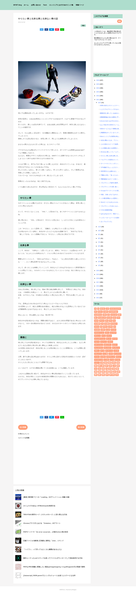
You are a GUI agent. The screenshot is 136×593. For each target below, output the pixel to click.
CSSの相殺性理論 (106, 210)
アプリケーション (99, 332)
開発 (103, 374)
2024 (98, 88)
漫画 (117, 368)
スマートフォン (99, 344)
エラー (107, 332)
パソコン (97, 356)
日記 (83, 25)
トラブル (116, 350)
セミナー (115, 344)
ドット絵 (105, 353)
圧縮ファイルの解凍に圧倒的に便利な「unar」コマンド (43, 541)
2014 (98, 294)
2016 (98, 286)
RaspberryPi (101, 317)
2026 (98, 80)
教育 (118, 365)
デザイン (97, 350)
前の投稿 (81, 427)
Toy (114, 320)
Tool (110, 320)
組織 (107, 371)
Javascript (114, 314)
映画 (103, 368)
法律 (113, 368)
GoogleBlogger (113, 311)
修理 (105, 362)
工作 (114, 365)
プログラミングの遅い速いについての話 (110, 187)
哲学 (107, 365)
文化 (96, 368)
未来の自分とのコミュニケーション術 (110, 105)
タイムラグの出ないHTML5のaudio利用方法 (39, 506)
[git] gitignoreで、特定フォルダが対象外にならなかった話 (110, 214)
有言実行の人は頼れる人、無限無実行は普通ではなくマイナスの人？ (110, 171)
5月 (99, 250)
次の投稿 (23, 427)
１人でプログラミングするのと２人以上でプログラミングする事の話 (110, 109)
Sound (96, 320)
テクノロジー (107, 347)
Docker (100, 311)
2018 (98, 278)
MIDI (119, 314)
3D (95, 308)
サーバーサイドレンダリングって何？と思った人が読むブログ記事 (110, 163)
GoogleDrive (98, 314)
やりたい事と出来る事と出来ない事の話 (110, 156)
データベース (109, 350)
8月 (99, 238)
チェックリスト (99, 347)
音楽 (117, 374)
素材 (103, 371)
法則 (110, 368)
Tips (107, 320)
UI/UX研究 (97, 323)
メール (112, 359)
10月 (99, 230)
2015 (98, 290)
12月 (99, 102)
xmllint (103, 329)
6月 (99, 246)
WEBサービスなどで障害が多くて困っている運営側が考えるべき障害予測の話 (110, 128)
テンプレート (116, 347)
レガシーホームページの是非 (110, 217)
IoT (108, 314)
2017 (98, 282)
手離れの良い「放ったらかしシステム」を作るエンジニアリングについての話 (110, 175)
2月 (99, 261)
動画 (96, 365)
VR (102, 323)
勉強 (118, 362)
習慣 (111, 371)
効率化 (113, 362)
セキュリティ (107, 344)
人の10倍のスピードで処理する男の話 (110, 144)
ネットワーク (117, 353)
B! (51, 29)
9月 (99, 234)
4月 (99, 254)
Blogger (74, 589)
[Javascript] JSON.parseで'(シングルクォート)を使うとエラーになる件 (49, 575)
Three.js (102, 320)
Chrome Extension (115, 308)
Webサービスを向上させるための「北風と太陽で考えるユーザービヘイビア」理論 (110, 202)
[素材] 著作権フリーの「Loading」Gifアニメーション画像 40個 (46, 497)
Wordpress (114, 323)
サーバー (108, 338)
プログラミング (111, 356)
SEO (114, 317)
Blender (102, 308)
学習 (110, 365)
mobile (110, 326)
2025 (98, 84)
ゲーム (103, 335)
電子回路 (112, 374)
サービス (115, 338)
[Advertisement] (52, 44)
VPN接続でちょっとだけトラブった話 (110, 167)
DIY (96, 311)
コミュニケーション (100, 338)
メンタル (106, 359)
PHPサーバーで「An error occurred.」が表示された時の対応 (45, 532)
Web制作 (107, 323)
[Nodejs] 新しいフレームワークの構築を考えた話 (110, 152)
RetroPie (109, 317)
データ (102, 350)
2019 (98, 274)
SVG (118, 317)
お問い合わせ (36, 5)
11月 (99, 226)
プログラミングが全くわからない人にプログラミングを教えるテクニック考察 (110, 206)
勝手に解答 (101, 365)
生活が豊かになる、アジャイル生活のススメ (110, 140)
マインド (118, 356)
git (101, 326)
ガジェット (97, 335)
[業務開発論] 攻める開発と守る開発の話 (110, 117)
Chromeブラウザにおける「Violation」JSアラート (42, 523)
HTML (104, 314)
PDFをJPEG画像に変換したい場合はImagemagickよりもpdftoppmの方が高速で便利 (54, 567)
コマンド (109, 335)
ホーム (26, 5)
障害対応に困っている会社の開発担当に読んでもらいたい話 (110, 113)
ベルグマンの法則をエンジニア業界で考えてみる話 (110, 159)
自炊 (115, 371)
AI (98, 308)
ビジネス (103, 356)
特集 (96, 371)
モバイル (117, 359)
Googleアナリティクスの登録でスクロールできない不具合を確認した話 (110, 190)
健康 (109, 362)
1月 (99, 265)
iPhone (105, 326)
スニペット (103, 341)
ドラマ (111, 353)
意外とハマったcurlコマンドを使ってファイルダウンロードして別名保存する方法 (52, 558)
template (97, 329)
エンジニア (113, 332)
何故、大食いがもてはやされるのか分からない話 (110, 194)
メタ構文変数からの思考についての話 (110, 198)
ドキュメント (98, 353)
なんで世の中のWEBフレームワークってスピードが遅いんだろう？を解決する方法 (110, 125)
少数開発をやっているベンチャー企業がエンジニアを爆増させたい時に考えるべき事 (110, 132)
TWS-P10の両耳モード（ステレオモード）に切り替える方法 (45, 514)
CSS (107, 308)
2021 (98, 99)
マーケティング (99, 359)
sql (114, 326)
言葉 (118, 371)
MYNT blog (17, 5)
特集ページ (80, 5)
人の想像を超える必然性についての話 (110, 148)
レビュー (97, 362)
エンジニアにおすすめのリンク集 (61, 5)
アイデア (113, 329)
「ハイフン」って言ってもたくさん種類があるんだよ (42, 549)
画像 (99, 371)
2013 (98, 297)
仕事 (102, 362)
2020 (98, 270)
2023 (98, 92)
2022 (98, 95)
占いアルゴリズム (106, 221)
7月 (99, 242)
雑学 (107, 374)
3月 (99, 257)
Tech (45, 5)
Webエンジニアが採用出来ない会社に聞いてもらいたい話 (110, 136)
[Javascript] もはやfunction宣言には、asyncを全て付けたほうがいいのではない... (110, 121)
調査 (96, 374)
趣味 (99, 374)
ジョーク (97, 341)
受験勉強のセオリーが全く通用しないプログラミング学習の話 (110, 179)
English (106, 311)
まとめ (108, 329)
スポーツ (110, 341)
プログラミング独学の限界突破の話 (110, 183)
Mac (96, 317)
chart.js (97, 326)
